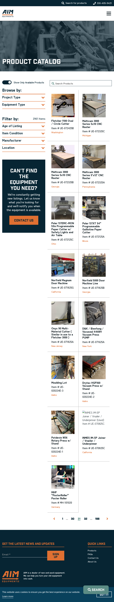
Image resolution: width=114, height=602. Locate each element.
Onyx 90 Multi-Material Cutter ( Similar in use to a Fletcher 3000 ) (62, 332)
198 (97, 519)
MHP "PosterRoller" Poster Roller (60, 495)
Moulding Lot (59, 382)
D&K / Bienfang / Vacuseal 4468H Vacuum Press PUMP (93, 332)
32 (85, 519)
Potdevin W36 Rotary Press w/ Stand (61, 440)
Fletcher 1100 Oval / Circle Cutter (62, 122)
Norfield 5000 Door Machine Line (93, 281)
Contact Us (24, 220)
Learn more (7, 596)
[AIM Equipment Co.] (6, 13)
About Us (92, 561)
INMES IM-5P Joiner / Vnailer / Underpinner (94, 441)
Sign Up (56, 555)
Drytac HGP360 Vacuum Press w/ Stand (92, 386)
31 (79, 519)
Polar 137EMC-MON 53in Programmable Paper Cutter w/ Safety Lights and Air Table (62, 229)
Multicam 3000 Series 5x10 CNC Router (92, 124)
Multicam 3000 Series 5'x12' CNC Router (93, 175)
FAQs (90, 554)
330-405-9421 (104, 3)
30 (72, 519)
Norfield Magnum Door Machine (61, 281)
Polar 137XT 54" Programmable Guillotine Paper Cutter (92, 227)
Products (92, 550)
